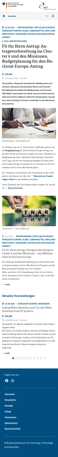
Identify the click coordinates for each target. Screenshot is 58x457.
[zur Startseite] (4, 15)
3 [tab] (20, 358)
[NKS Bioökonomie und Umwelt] (43, 6)
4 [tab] (24, 358)
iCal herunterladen (15, 41)
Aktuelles (12, 16)
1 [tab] (13, 358)
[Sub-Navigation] (47, 16)
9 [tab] (41, 358)
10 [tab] (45, 358)
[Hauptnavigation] (53, 16)
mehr (7, 353)
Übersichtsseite (15, 187)
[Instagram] (12, 381)
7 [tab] (34, 358)
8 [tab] (38, 358)
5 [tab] (27, 358)
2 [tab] (17, 358)
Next (53, 313)
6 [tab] (31, 358)
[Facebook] (6, 381)
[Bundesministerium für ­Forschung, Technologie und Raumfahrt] (13, 6)
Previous (4, 313)
